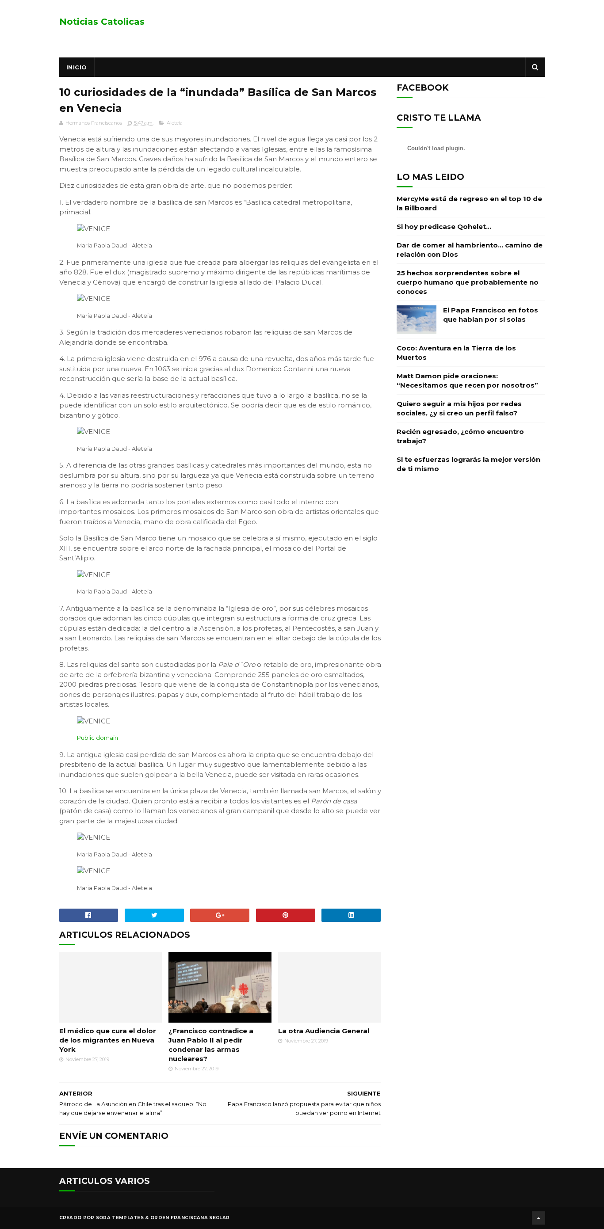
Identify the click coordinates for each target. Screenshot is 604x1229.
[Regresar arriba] (538, 1218)
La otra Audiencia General (323, 1031)
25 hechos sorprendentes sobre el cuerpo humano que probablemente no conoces (468, 282)
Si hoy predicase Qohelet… (444, 226)
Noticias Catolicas (102, 21)
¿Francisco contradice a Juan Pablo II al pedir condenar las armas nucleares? (210, 1045)
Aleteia (175, 123)
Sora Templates (120, 1218)
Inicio (76, 67)
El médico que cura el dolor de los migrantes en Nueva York (107, 1040)
